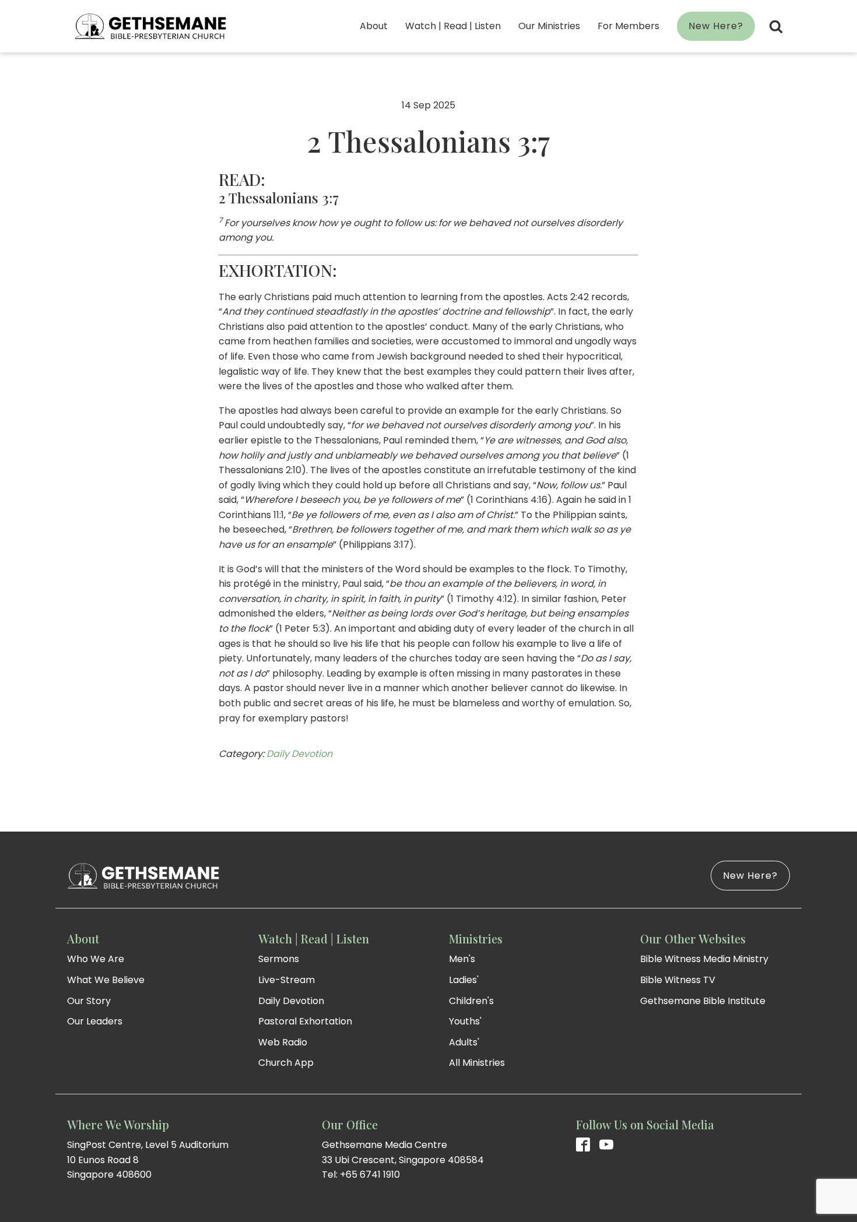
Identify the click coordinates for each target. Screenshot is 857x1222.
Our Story (89, 1001)
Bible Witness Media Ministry (704, 959)
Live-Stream (286, 980)
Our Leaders (94, 1021)
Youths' (465, 1021)
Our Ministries (549, 26)
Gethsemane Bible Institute (702, 1001)
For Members (628, 26)
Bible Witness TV (677, 980)
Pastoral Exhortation (305, 1021)
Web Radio (282, 1042)
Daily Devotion (299, 753)
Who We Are (95, 959)
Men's (462, 959)
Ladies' (464, 980)
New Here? (716, 26)
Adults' (464, 1042)
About (374, 26)
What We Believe (106, 980)
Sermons (278, 959)
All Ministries (477, 1062)
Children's (471, 1001)
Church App (286, 1062)
